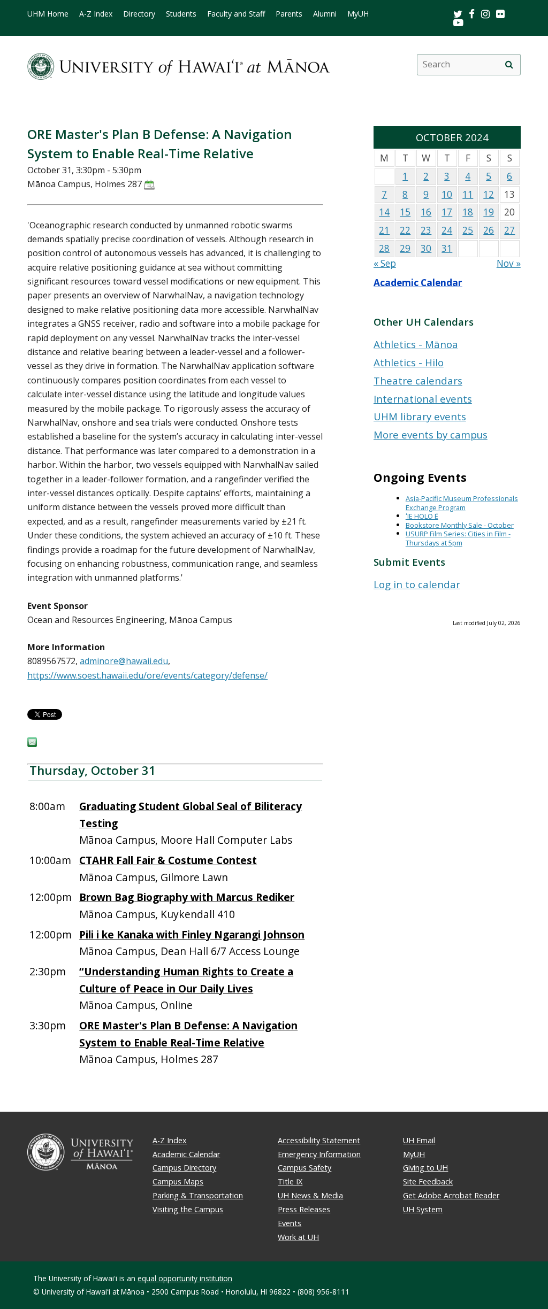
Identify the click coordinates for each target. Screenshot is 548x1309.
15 (405, 212)
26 (488, 230)
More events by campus (431, 434)
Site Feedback (428, 1181)
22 (405, 230)
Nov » (509, 263)
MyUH (358, 14)
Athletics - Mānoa (416, 344)
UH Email (419, 1140)
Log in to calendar (417, 584)
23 (426, 230)
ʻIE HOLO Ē (422, 516)
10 (447, 194)
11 (467, 194)
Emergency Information (319, 1154)
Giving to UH (425, 1167)
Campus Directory (184, 1167)
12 (488, 194)
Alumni (325, 14)
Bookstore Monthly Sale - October (460, 525)
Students (181, 14)
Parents (289, 14)
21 (384, 230)
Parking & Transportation (198, 1195)
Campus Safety (304, 1167)
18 (467, 212)
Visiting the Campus (188, 1209)
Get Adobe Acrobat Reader (451, 1195)
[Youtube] (458, 22)
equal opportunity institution (185, 1278)
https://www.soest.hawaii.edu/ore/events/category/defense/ (147, 675)
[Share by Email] (32, 744)
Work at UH (298, 1237)
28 (384, 248)
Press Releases (304, 1209)
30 (426, 248)
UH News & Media (310, 1195)
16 (426, 212)
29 (405, 248)
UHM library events (420, 416)
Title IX (290, 1181)
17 (447, 212)
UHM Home (47, 14)
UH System (423, 1209)
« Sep (385, 263)
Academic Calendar (418, 282)
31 (447, 248)
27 (509, 230)
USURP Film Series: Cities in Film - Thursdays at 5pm (458, 538)
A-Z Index (95, 14)
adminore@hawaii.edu (124, 661)
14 (384, 212)
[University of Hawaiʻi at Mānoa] (178, 64)
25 (467, 230)
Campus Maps (178, 1181)
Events (289, 1223)
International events (423, 398)
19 (488, 212)
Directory (139, 14)
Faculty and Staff (236, 14)
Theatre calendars (418, 380)
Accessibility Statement (319, 1140)
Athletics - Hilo (409, 362)
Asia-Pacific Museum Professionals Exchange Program (462, 503)
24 (447, 230)
